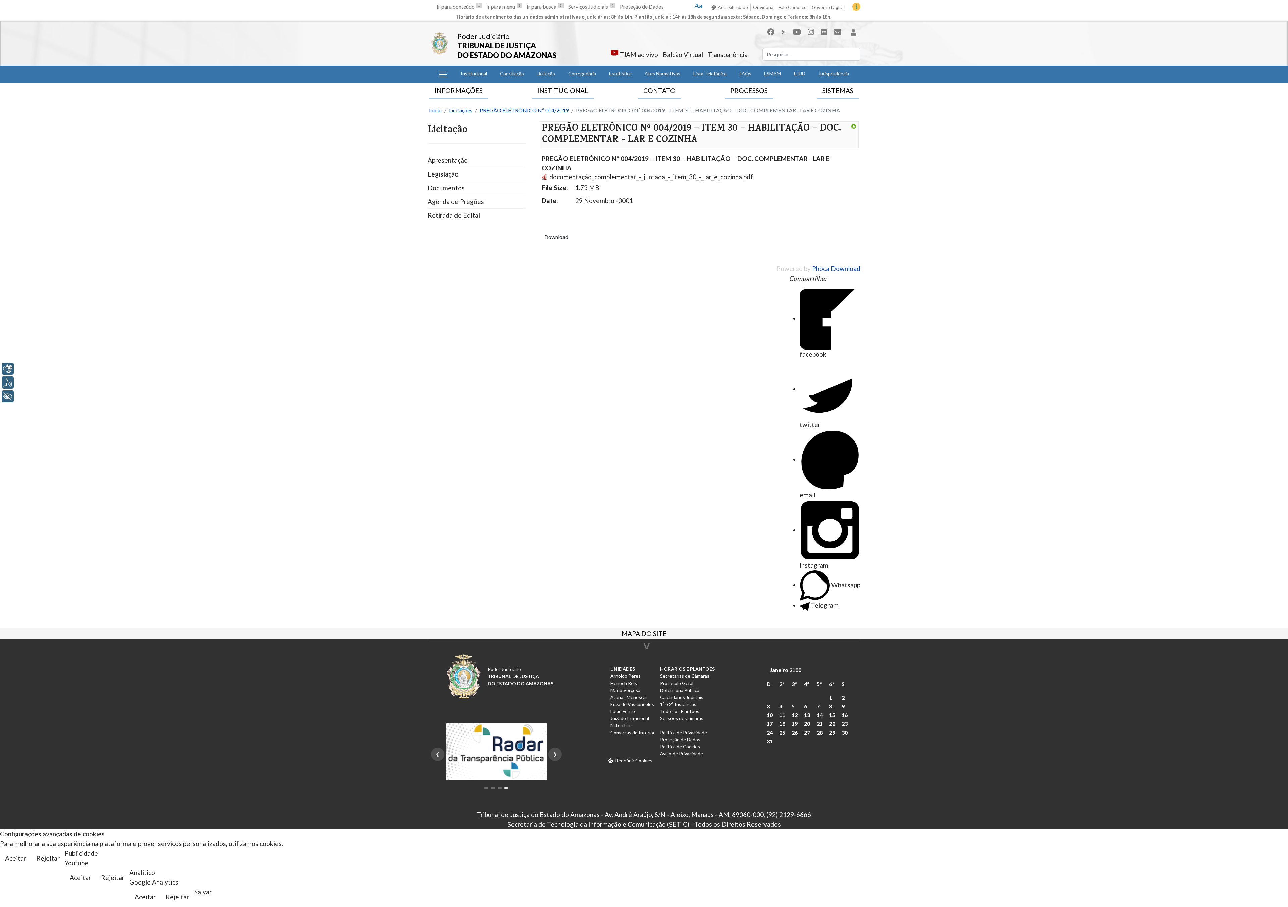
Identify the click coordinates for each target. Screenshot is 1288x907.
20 (807, 723)
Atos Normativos (662, 74)
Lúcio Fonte (622, 711)
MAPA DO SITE (644, 634)
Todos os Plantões (679, 711)
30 (845, 732)
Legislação (443, 174)
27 (807, 732)
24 (770, 732)
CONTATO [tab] (659, 90)
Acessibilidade (733, 7)
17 (770, 723)
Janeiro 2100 (785, 670)
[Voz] (8, 382)
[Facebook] (770, 31)
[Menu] (443, 74)
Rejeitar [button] (48, 858)
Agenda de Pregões (456, 201)
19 (795, 723)
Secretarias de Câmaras (684, 676)
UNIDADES (622, 669)
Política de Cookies (680, 746)
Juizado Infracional (629, 718)
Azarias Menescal (628, 697)
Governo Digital (828, 7)
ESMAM (772, 74)
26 (795, 732)
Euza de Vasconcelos (632, 704)
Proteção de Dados (642, 6)
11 (782, 715)
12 (795, 715)
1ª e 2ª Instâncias (678, 704)
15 (832, 715)
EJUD (799, 74)
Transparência (728, 54)
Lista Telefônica (710, 74)
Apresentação (448, 160)
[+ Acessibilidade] (8, 396)
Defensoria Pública (679, 690)
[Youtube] (797, 31)
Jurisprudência (833, 74)
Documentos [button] (446, 188)
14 (820, 715)
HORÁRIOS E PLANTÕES (687, 669)
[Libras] (8, 369)
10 (770, 715)
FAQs (745, 74)
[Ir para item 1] (486, 788)
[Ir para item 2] (493, 788)
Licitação (546, 74)
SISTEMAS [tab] (837, 90)
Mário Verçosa (625, 690)
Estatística (620, 74)
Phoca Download (836, 268)
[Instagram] (811, 31)
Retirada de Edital (454, 215)
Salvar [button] (203, 892)
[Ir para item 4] (506, 788)
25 (782, 732)
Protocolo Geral (676, 683)
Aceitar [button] (15, 858)
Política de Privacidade (683, 732)
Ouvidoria (763, 7)
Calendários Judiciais (681, 697)
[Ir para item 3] (500, 788)
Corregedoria (582, 74)
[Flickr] (824, 31)
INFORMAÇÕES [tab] (459, 90)
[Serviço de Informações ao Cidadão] (856, 7)
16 (845, 715)
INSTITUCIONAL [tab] (562, 90)
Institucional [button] (474, 74)
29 (832, 732)
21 (820, 723)
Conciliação (512, 74)
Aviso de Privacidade (681, 753)
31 (770, 741)
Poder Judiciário (483, 36)
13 (807, 715)
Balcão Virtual (683, 54)
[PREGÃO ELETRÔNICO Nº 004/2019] (853, 126)
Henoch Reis (623, 683)
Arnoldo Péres (625, 676)
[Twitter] (783, 31)
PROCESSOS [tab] (749, 90)
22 (832, 723)
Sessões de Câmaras (681, 718)
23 (845, 723)
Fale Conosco (793, 7)
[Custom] (837, 31)
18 (782, 723)
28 (820, 732)
